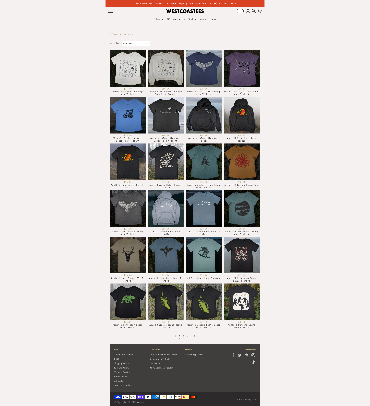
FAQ (116, 359)
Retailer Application (194, 354)
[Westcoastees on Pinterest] (246, 357)
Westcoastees (138, 402)
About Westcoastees (123, 354)
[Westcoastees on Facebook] (233, 357)
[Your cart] (259, 11)
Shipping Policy (121, 363)
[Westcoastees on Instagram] (253, 357)
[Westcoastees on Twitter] (240, 357)
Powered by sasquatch (246, 399)
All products (119, 381)
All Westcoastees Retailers (161, 367)
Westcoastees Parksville (160, 359)
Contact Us (155, 363)
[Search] (254, 11)
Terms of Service (122, 372)
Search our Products (123, 385)
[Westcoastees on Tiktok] (253, 364)
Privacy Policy (120, 376)
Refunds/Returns (122, 367)
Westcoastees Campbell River (163, 354)
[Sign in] (248, 11)
